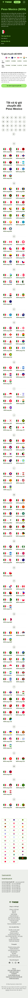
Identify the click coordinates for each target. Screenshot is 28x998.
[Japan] (23, 840)
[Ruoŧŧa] (14, 854)
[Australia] (14, 819)
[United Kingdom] (23, 830)
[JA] (14, 840)
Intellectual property (14, 978)
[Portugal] (23, 847)
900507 (7, 990)
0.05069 (13, 61)
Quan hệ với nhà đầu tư (14, 917)
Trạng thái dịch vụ (14, 915)
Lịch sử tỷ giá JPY (15, 885)
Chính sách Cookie (14, 972)
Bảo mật (14, 911)
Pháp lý (14, 968)
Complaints (14, 973)
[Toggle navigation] (24, 2)
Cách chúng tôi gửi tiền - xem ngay (13, 936)
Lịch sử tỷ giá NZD (6, 888)
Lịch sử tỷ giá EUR (6, 885)
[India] (23, 837)
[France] (14, 830)
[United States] (14, 858)
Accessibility (14, 922)
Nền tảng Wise (14, 937)
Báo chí (14, 912)
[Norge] (14, 847)
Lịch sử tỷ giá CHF (6, 891)
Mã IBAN (14, 953)
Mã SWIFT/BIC (14, 951)
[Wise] (7, 2)
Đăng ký (17, 2)
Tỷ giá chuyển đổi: (6, 875)
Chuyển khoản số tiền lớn (14, 934)
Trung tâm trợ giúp (14, 920)
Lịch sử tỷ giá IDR (16, 891)
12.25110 (19, 65)
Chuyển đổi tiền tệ (14, 948)
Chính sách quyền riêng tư (14, 970)
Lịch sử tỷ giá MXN (16, 883)
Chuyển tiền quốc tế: (7, 878)
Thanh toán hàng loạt (14, 941)
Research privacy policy (14, 947)
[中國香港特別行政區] (14, 861)
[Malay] (14, 844)
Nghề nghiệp (14, 914)
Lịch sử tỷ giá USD (16, 890)
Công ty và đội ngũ (14, 909)
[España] (23, 826)
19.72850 (13, 65)
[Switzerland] (14, 823)
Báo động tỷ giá (14, 955)
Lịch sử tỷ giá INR (16, 886)
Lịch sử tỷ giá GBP (6, 883)
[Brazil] (23, 819)
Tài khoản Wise (14, 931)
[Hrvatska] (14, 833)
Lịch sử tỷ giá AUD (19, 882)
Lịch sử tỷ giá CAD (6, 886)
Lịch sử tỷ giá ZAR (16, 888)
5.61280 (25, 61)
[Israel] (14, 837)
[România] (14, 851)
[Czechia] (23, 823)
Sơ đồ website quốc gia (14, 975)
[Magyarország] (23, 833)
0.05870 (8, 61)
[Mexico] (23, 844)
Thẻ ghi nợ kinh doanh (14, 939)
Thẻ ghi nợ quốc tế (14, 933)
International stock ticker (14, 950)
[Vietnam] (23, 858)
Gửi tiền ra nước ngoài (14, 929)
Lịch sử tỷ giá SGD (6, 890)
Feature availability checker (14, 923)
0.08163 (19, 61)
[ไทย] (23, 854)
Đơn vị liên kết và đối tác (14, 918)
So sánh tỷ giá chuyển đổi (14, 85)
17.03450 (8, 65)
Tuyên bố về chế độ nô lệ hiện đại (14, 976)
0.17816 (25, 65)
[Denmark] (14, 826)
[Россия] (23, 851)
